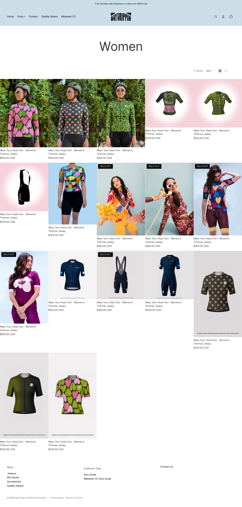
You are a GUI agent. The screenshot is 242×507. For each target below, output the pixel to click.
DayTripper (20, 497)
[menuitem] (10, 17)
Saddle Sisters (15, 485)
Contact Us (166, 466)
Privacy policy (57, 497)
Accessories (14, 481)
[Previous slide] (5, 113)
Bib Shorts (13, 477)
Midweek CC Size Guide (97, 478)
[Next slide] (43, 113)
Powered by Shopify (37, 497)
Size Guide (90, 474)
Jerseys (11, 473)
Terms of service (74, 497)
